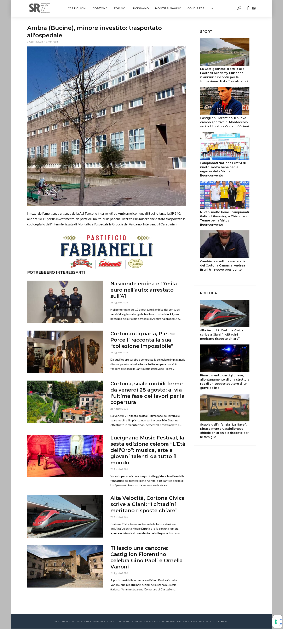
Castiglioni (77, 8)
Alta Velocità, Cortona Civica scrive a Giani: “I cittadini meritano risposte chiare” (147, 504)
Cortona (100, 8)
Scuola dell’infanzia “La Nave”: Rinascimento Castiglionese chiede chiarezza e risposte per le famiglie (224, 431)
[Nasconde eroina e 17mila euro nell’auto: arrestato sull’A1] (65, 302)
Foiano (119, 8)
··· (212, 8)
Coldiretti (196, 8)
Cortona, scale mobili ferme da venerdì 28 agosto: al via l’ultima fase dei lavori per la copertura (147, 393)
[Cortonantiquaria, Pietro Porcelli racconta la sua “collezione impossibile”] (65, 352)
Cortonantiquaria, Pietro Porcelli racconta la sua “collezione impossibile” (142, 340)
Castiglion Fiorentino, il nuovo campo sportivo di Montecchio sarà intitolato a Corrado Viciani (224, 122)
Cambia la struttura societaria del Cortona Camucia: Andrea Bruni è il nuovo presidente (223, 265)
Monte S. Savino (168, 8)
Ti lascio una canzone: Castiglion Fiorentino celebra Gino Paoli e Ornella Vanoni (146, 557)
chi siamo (222, 621)
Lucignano (140, 8)
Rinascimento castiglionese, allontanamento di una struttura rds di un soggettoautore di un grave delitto (224, 382)
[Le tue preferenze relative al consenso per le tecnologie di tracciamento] (276, 622)
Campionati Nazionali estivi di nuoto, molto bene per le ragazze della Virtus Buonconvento (223, 169)
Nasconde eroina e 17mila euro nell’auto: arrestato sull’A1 (143, 290)
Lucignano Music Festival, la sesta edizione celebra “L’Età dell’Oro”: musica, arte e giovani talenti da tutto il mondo (147, 450)
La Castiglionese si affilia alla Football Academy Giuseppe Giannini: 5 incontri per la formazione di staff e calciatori (224, 75)
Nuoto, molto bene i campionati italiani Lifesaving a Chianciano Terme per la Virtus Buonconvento (224, 218)
